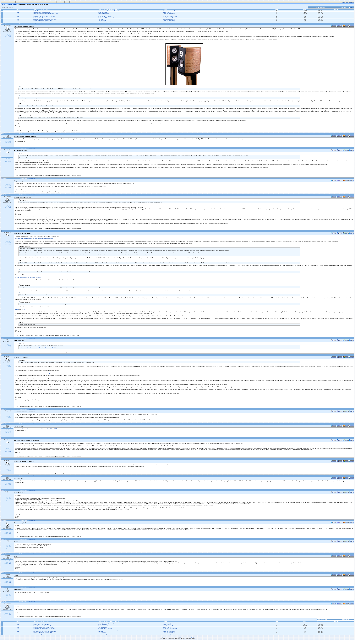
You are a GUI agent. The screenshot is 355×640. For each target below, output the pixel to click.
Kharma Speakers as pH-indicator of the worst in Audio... (46, 13)
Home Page (160, 637)
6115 (10, 484)
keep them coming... (103, 12)
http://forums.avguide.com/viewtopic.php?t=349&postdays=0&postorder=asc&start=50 (34, 238)
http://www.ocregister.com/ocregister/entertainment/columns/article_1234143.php (32, 373)
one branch (27, 23)
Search (67, 2)
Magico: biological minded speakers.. (41, 12)
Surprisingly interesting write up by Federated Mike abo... (111, 10)
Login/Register (350, 2)
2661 (10, 36)
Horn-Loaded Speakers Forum (170, 10)
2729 (10, 346)
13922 (10, 582)
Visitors (50, 2)
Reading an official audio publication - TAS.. (43, 20)
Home (4, 4)
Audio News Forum (167, 12)
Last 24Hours (167, 637)
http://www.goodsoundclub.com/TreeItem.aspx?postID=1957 (28, 277)
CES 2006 (23, 309)
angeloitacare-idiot (7, 410)
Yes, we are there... (102, 20)
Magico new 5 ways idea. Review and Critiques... (109, 21)
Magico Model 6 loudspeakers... (40, 17)
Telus (7, 339)
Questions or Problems (184, 637)
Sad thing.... (101, 19)
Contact (72, 2)
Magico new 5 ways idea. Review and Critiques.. (44, 21)
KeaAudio (7, 491)
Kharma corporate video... (104, 13)
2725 (10, 207)
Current (23, 2)
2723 (10, 187)
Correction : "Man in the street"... (105, 16)
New (18, 10)
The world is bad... (102, 15)
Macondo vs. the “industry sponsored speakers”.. (44, 16)
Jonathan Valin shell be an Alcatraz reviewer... (43, 15)
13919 (10, 548)
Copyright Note (193, 637)
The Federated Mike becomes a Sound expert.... (109, 17)
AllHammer (7, 135)
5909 (10, 451)
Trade (59, 2)
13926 (10, 614)
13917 (10, 533)
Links (63, 2)
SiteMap (177, 637)
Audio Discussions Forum (169, 13)
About (18, 2)
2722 (10, 161)
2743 (10, 368)
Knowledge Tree (34, 23)
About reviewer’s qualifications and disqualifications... (45, 19)
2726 (10, 419)
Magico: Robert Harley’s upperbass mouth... (43, 10)
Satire (55, 2)
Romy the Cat (7, 25)
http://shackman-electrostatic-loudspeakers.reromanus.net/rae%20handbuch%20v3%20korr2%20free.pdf (37, 428)
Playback (44, 2)
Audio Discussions (12, 4)
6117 (10, 500)
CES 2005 (17, 309)
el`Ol (7, 425)
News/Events (30, 2)
